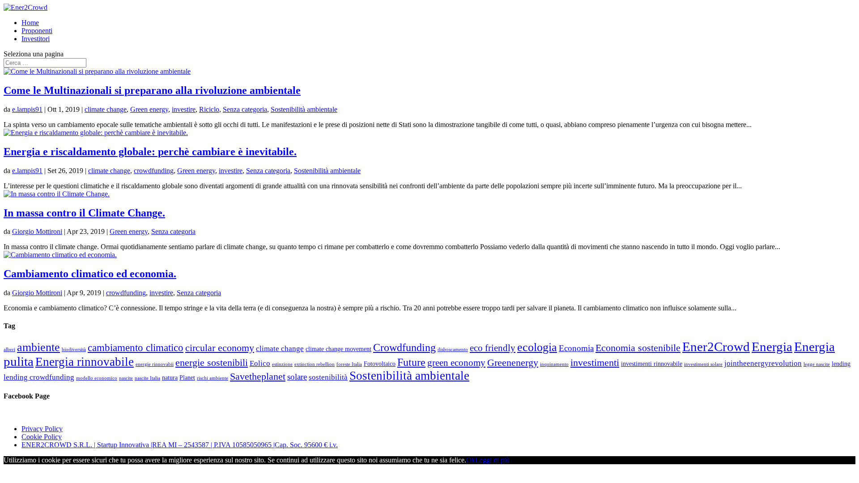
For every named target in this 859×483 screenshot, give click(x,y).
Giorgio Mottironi (37, 231)
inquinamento (554, 364)
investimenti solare (703, 364)
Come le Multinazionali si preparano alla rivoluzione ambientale (152, 90)
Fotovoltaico (379, 363)
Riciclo (209, 109)
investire (184, 109)
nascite (126, 378)
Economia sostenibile (637, 347)
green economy (456, 362)
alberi (9, 349)
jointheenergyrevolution (763, 363)
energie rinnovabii (155, 364)
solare (297, 376)
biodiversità (74, 349)
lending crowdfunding (39, 377)
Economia (576, 348)
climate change (106, 109)
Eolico (260, 363)
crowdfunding (154, 170)
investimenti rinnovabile (651, 363)
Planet (187, 377)
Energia (772, 346)
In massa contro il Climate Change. (84, 213)
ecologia (537, 347)
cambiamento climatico (135, 347)
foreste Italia (349, 364)
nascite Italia (147, 378)
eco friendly (492, 348)
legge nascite (817, 364)
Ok (470, 460)
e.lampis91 (27, 109)
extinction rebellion (314, 364)
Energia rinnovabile (84, 362)
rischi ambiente (212, 378)
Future (411, 362)
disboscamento (453, 349)
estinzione (282, 364)
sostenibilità (328, 377)
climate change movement (338, 348)
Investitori (35, 38)
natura (170, 377)
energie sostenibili (211, 362)
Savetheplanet (257, 376)
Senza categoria (245, 109)
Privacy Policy (42, 428)
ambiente (38, 347)
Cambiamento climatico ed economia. (90, 274)
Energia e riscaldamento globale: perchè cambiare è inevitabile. (150, 151)
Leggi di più (492, 460)
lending (841, 363)
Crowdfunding (404, 347)
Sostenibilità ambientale (304, 109)
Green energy (149, 109)
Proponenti (36, 30)
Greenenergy (512, 362)
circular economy (219, 347)
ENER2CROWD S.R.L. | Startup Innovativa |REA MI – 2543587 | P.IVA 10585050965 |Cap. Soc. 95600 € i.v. (179, 445)
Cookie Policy (41, 437)
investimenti (594, 362)
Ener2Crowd (716, 346)
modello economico (96, 378)
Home (30, 22)
